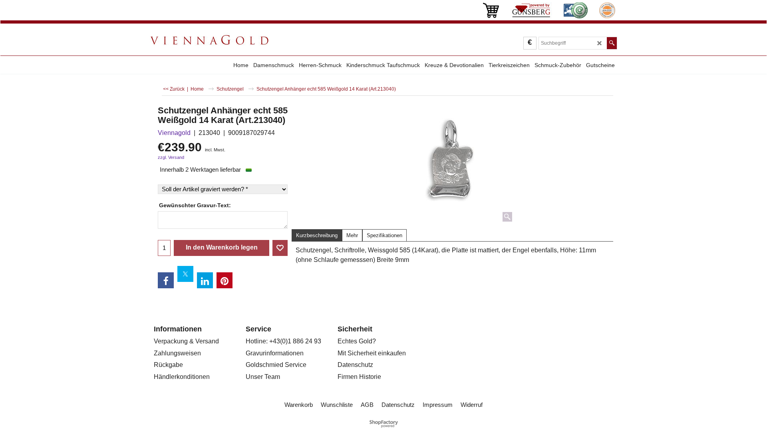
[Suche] (612, 43)
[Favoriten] (280, 248)
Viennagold (174, 132)
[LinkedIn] (205, 280)
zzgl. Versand (171, 157)
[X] (185, 274)
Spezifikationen (384, 235)
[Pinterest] (224, 280)
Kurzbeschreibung (317, 235)
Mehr (352, 235)
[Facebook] (166, 280)
